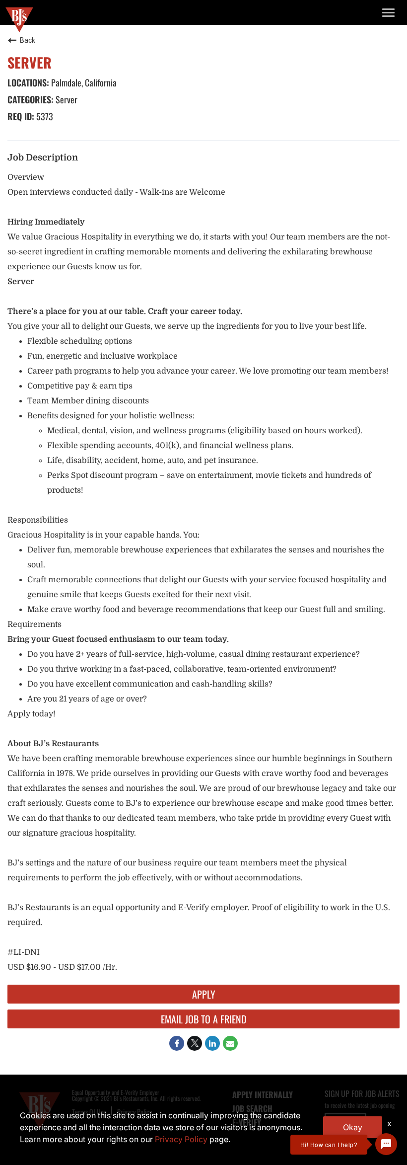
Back (27, 40)
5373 (43, 116)
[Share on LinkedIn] (212, 1043)
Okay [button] (352, 1127)
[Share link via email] (230, 1043)
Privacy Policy (181, 1139)
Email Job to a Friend (204, 1018)
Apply (203, 994)
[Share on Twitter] (195, 1043)
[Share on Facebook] (177, 1043)
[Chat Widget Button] (386, 1144)
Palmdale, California (83, 82)
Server (65, 99)
